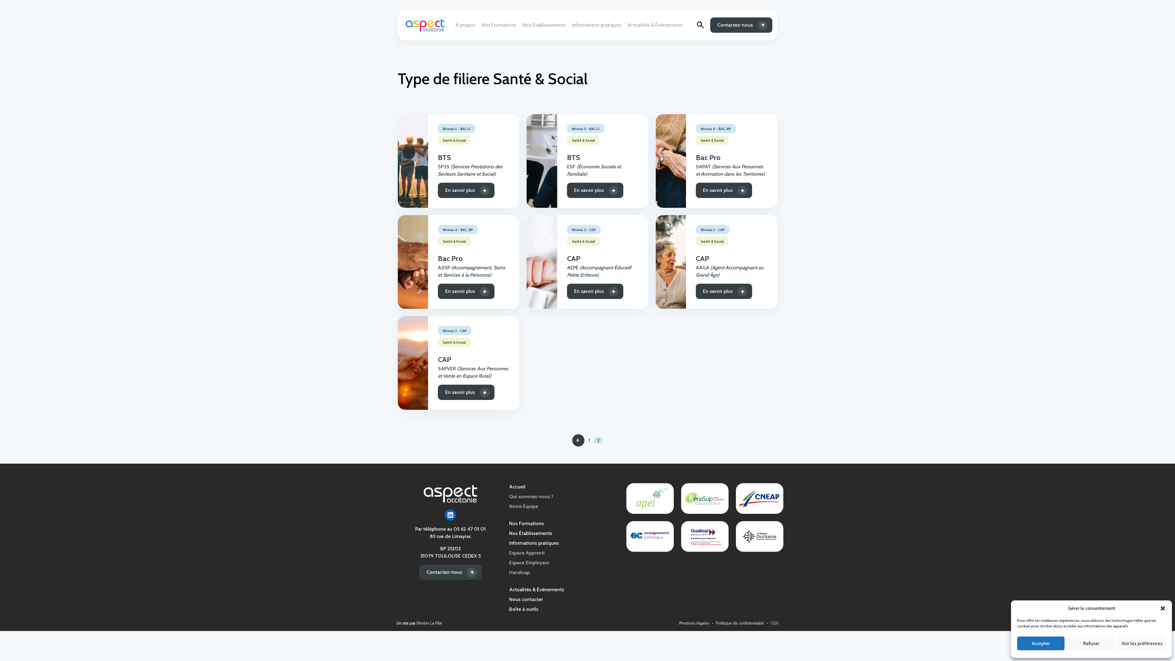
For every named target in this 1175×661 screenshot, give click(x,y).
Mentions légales (694, 623)
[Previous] (578, 440)
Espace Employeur (529, 563)
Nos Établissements (544, 25)
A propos (465, 25)
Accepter (1041, 643)
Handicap (519, 572)
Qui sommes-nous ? (531, 496)
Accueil (517, 487)
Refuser (1091, 643)
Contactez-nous (735, 25)
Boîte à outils (523, 609)
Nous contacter (526, 599)
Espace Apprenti (527, 553)
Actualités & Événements (655, 25)
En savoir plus (460, 190)
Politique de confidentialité (740, 623)
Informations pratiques (596, 25)
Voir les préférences (1141, 643)
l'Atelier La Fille (429, 623)
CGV (774, 623)
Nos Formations (499, 25)
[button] (1163, 608)
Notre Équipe (523, 506)
